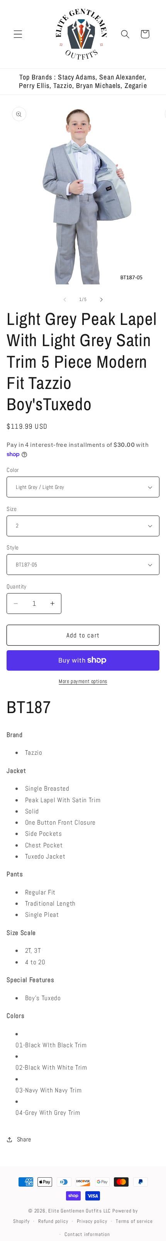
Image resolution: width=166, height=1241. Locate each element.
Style (13, 547)
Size (12, 508)
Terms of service (134, 1221)
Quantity (17, 586)
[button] (18, 34)
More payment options (83, 681)
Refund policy (53, 1221)
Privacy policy (92, 1221)
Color (13, 469)
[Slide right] (101, 299)
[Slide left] (64, 299)
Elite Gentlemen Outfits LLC (79, 1211)
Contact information (87, 1234)
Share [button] (24, 1139)
